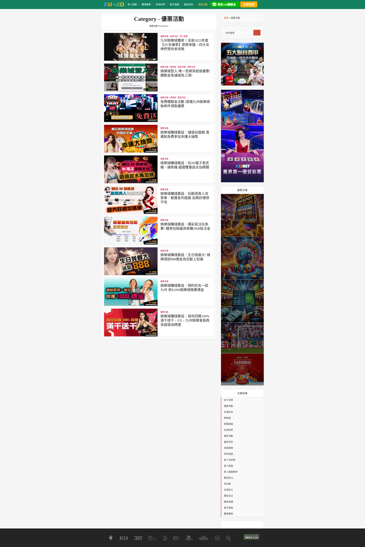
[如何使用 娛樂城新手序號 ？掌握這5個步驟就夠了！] (242, 369)
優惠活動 (202, 4)
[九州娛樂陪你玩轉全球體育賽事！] (242, 338)
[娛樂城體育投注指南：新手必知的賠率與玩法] (242, 301)
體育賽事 (146, 4)
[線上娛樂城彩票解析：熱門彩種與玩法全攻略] (242, 258)
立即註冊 (249, 4)
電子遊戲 (174, 4)
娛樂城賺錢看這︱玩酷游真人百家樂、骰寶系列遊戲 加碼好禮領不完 (184, 198)
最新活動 (182, 66)
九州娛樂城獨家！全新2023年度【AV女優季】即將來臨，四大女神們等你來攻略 (184, 45)
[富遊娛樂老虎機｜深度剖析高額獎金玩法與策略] (242, 215)
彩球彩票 (160, 4)
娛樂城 (173, 66)
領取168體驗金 (226, 4)
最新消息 (188, 4)
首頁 (226, 18)
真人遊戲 (132, 4)
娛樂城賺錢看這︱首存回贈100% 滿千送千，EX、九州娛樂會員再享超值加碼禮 (184, 320)
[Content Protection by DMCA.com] (251, 537)
